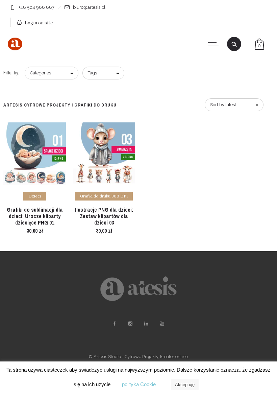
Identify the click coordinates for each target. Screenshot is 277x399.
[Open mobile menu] (215, 44)
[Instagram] (130, 323)
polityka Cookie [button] (139, 384)
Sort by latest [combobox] (223, 104)
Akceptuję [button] (185, 384)
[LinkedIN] (145, 323)
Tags (92, 72)
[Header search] (234, 44)
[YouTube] (161, 323)
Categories (40, 72)
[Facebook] (114, 323)
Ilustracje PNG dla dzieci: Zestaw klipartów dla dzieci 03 (104, 216)
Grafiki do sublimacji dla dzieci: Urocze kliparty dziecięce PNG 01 (35, 216)
